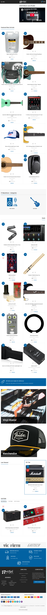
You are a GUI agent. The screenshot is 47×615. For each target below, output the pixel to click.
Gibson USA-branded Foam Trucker (12, 146)
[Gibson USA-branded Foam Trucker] (12, 134)
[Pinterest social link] (8, 602)
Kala (12, 119)
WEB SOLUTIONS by (23, 609)
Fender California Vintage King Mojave (34, 54)
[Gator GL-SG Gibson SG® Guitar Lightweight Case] (12, 354)
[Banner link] (23, 406)
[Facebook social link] (2, 602)
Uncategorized (12, 148)
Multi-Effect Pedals (34, 246)
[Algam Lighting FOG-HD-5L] (12, 42)
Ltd (34, 149)
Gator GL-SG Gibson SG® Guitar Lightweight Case (12, 366)
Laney (34, 180)
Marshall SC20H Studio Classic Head (35, 485)
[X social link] (4, 602)
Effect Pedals (12, 276)
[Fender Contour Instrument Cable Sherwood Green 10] (12, 72)
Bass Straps (10, 246)
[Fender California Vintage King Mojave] (34, 42)
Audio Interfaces (31, 367)
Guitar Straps (14, 246)
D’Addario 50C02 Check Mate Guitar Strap (12, 245)
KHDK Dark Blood (12, 275)
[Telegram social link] (19, 602)
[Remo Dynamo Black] (34, 323)
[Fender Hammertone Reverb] (12, 323)
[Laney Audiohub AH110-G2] (34, 165)
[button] (11, 51)
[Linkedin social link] (11, 602)
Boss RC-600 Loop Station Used (34, 528)
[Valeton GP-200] (34, 233)
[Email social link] (6, 602)
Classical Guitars (12, 178)
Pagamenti (24, 575)
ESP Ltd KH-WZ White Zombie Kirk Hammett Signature (34, 304)
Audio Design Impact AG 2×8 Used (12, 528)
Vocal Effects (33, 116)
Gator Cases (12, 369)
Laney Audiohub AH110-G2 (34, 177)
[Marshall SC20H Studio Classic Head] (35, 474)
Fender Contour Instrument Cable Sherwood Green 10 (12, 84)
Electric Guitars (34, 148)
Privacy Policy (23, 582)
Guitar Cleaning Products (12, 305)
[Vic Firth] (12, 545)
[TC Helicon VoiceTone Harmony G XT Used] (34, 103)
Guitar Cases (12, 367)
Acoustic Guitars (34, 55)
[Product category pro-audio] (12, 203)
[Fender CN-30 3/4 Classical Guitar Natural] (12, 165)
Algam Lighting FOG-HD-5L (12, 54)
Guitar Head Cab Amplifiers (35, 486)
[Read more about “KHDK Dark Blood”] (11, 272)
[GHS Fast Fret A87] (12, 292)
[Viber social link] (22, 602)
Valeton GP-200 (34, 245)
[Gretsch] (34, 545)
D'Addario (12, 248)
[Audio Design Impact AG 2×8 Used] (12, 516)
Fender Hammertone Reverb (12, 335)
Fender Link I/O (34, 366)
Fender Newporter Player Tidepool (34, 84)
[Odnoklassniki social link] (13, 602)
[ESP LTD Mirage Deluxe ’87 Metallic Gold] (34, 134)
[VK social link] (17, 602)
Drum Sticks (34, 276)
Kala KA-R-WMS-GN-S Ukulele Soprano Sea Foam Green (12, 115)
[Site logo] (23, 2)
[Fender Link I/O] (34, 354)
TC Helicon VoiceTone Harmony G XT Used (34, 115)
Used (36, 116)
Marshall (35, 488)
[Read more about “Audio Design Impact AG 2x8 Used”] (11, 525)
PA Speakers (34, 178)
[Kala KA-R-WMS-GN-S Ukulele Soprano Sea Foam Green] (12, 103)
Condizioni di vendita (23, 580)
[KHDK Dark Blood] (12, 263)
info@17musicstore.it (12, 582)
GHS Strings (12, 307)
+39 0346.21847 (12, 584)
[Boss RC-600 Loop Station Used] (34, 516)
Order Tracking (23, 577)
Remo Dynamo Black (34, 335)
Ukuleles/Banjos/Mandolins (12, 117)
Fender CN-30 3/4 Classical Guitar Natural (12, 177)
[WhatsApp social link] (15, 602)
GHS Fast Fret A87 (12, 304)
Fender (34, 57)
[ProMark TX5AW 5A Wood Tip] (34, 263)
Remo (34, 338)
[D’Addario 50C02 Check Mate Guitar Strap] (12, 233)
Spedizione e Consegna (23, 573)
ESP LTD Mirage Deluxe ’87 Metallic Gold (34, 146)
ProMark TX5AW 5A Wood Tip (34, 275)
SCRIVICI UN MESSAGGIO (39, 582)
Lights (12, 55)
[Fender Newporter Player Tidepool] (34, 72)
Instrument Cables (12, 86)
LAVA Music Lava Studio (27, 6)
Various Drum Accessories (34, 337)
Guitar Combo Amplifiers (11, 529)
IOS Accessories (37, 367)
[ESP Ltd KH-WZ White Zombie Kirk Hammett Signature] (34, 292)
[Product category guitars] (35, 203)
